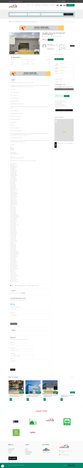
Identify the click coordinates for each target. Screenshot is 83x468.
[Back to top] (79, 461)
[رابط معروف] (46, 449)
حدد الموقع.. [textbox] (43, 14)
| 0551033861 (27, 285)
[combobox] (52, 14)
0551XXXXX (63, 46)
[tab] (59, 59)
